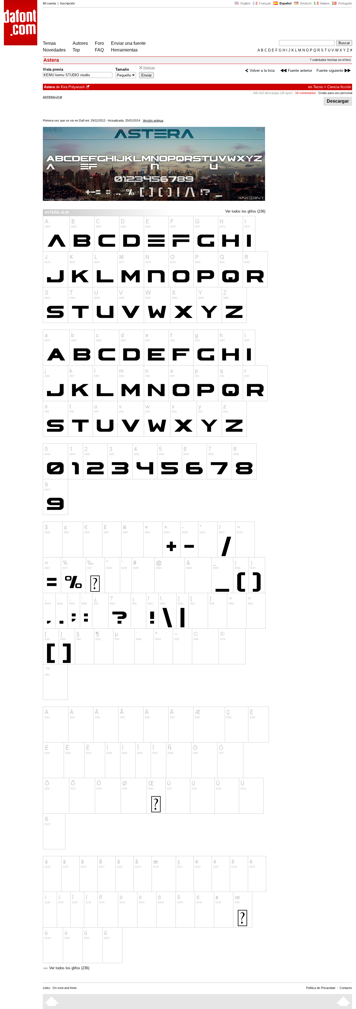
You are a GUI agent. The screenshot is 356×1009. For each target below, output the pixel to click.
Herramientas (124, 50)
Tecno (318, 87)
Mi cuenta (49, 3)
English (245, 3)
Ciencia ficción (339, 87)
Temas (49, 43)
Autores (80, 43)
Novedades (54, 50)
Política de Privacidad (320, 988)
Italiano (324, 3)
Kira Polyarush (73, 87)
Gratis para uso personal (335, 93)
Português (344, 3)
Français (264, 3)
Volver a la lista (262, 70)
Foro (99, 43)
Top (76, 50)
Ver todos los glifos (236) (245, 211)
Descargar (338, 101)
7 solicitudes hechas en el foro (330, 59)
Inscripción (67, 3)
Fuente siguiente (330, 70)
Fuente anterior (300, 70)
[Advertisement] (144, 24)
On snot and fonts (65, 988)
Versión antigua (153, 120)
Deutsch (305, 3)
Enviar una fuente (128, 43)
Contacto (346, 988)
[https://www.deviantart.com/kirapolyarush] (88, 87)
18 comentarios (305, 93)
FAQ (99, 50)
